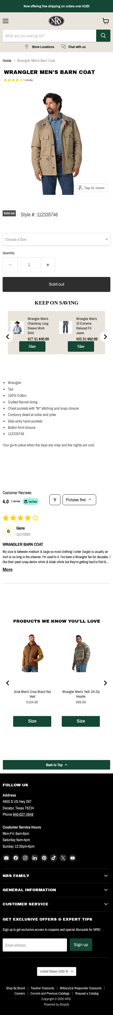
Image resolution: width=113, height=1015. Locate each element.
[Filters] (54, 499)
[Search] (103, 36)
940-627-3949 (23, 814)
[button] (13, 80)
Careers (19, 993)
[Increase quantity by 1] (47, 265)
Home (7, 60)
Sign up (81, 944)
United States (54, 971)
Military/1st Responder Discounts (80, 988)
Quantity (8, 253)
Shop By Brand (15, 988)
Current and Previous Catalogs (49, 993)
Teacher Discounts (42, 988)
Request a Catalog (87, 993)
